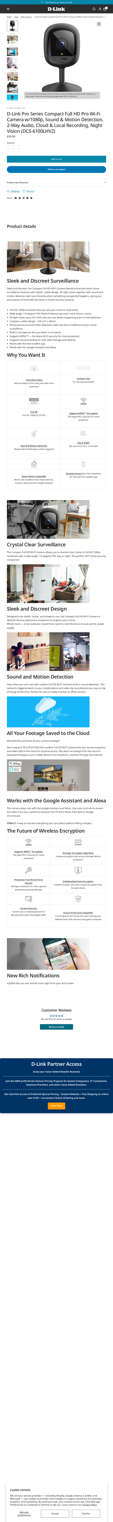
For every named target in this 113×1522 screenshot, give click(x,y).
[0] (104, 8)
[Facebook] (16, 198)
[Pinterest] (23, 198)
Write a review (56, 1026)
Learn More (56, 1105)
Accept (55, 1513)
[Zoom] (99, 24)
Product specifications (17, 182)
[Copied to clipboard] (31, 198)
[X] (19, 198)
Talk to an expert (56, 169)
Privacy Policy (89, 1504)
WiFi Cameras (26, 17)
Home (9, 17)
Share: (10, 198)
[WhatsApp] (27, 198)
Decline (86, 1513)
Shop (16, 17)
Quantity (11, 143)
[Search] (94, 8)
